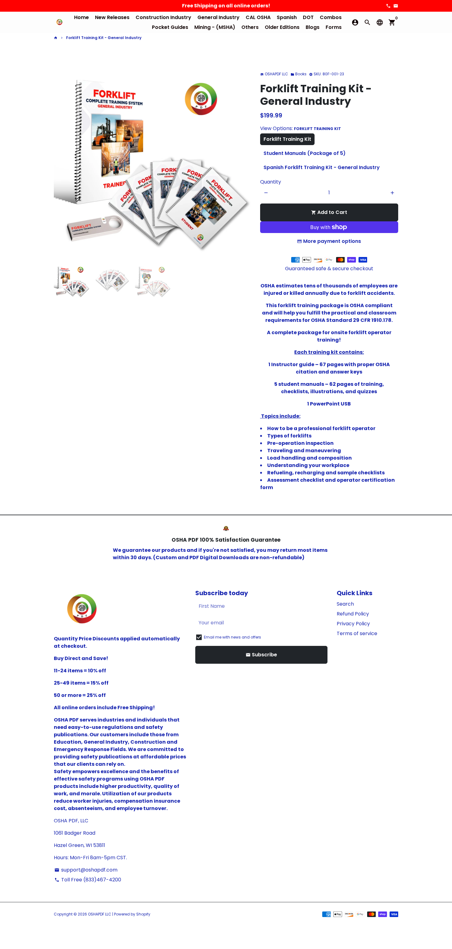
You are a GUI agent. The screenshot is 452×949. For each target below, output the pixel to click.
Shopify (143, 914)
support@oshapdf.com (85, 869)
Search (345, 603)
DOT (308, 17)
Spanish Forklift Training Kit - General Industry (322, 167)
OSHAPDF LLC (99, 914)
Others (250, 27)
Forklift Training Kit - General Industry (103, 37)
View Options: (300, 128)
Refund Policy (353, 613)
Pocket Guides (170, 27)
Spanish (287, 17)
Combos (331, 17)
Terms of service (357, 633)
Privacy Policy (353, 623)
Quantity (270, 181)
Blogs (312, 27)
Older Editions (282, 27)
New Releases (112, 17)
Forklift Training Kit (287, 139)
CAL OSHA (258, 17)
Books (299, 74)
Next (242, 159)
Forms (334, 27)
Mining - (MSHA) (214, 27)
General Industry (218, 17)
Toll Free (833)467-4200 (87, 879)
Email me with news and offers (232, 637)
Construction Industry (163, 17)
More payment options (332, 241)
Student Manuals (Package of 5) (305, 153)
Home (81, 17)
